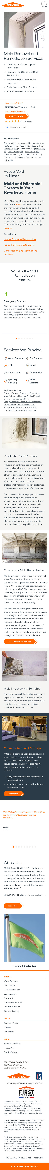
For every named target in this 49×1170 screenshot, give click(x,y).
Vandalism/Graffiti (28, 407)
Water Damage (11, 981)
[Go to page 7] (32, 338)
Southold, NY (37, 146)
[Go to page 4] (24, 338)
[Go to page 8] (32, 847)
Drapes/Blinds (10, 404)
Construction (9, 998)
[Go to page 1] (16, 338)
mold (18, 204)
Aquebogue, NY (32, 151)
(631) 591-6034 (16, 116)
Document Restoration (31, 402)
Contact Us (9, 1031)
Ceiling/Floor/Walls (12, 402)
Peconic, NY (25, 146)
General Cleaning (11, 1011)
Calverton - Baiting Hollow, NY (17, 154)
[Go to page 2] (19, 338)
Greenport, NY (10, 149)
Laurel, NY (36, 154)
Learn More (13, 794)
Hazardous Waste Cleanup (25, 410)
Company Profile (11, 1023)
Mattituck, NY (38, 143)
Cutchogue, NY (11, 146)
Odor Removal (23, 404)
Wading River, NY (15, 151)
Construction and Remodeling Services (20, 252)
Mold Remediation (12, 989)
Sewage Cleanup (11, 393)
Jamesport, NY (24, 143)
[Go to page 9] (35, 847)
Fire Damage (9, 985)
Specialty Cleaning (12, 1007)
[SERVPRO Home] (13, 4)
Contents (8, 410)
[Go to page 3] (21, 338)
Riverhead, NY (10, 143)
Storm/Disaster (10, 994)
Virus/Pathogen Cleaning (15, 396)
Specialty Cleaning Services (19, 245)
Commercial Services (13, 1002)
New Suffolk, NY (26, 157)
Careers (7, 1027)
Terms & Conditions (12, 1043)
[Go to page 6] (30, 338)
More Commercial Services (19, 641)
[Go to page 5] (27, 338)
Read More (13, 906)
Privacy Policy (9, 1048)
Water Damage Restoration (20, 239)
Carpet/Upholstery (20, 399)
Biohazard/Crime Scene (30, 393)
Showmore (8, 228)
